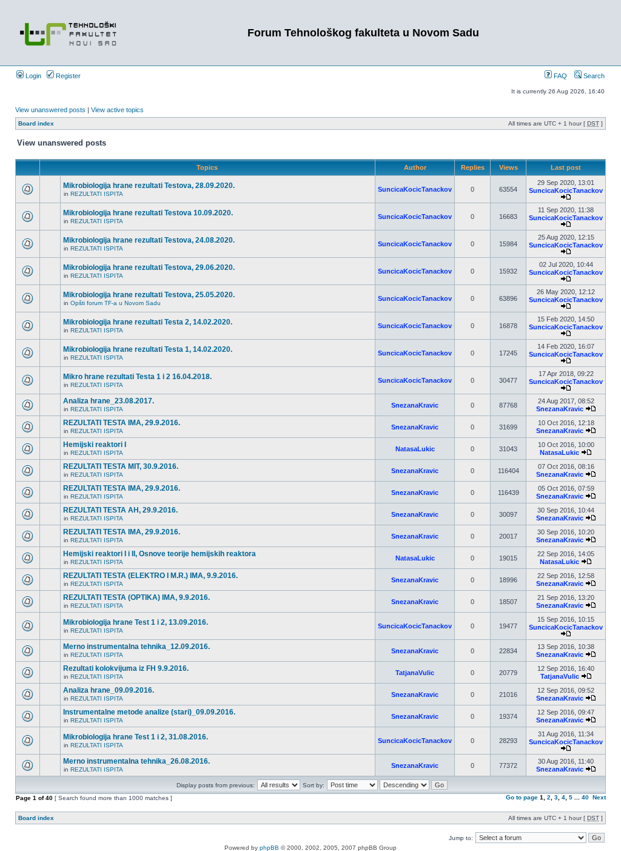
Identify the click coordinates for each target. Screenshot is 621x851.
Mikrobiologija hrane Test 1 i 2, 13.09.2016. (135, 622)
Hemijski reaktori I (94, 444)
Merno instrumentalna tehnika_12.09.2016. (136, 646)
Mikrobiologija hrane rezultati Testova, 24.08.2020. (149, 240)
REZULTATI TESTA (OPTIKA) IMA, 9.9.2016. (136, 597)
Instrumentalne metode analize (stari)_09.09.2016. (149, 712)
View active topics (117, 109)
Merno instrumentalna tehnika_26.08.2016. (136, 761)
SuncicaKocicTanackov (415, 189)
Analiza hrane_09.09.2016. (108, 690)
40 (585, 797)
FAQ (559, 75)
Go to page (522, 797)
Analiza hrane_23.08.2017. (108, 401)
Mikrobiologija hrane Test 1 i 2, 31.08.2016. (135, 737)
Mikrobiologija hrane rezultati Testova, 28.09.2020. (149, 185)
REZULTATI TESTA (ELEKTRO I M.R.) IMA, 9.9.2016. (150, 575)
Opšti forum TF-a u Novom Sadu (115, 303)
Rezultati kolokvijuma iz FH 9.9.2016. (126, 668)
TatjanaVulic (414, 672)
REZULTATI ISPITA (96, 193)
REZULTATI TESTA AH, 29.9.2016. (120, 510)
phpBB (269, 847)
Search (593, 75)
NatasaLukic (415, 448)
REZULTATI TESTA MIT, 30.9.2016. (120, 466)
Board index (36, 123)
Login (32, 75)
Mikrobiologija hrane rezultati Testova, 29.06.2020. (149, 267)
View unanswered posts (50, 109)
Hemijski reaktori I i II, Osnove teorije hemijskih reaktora (159, 554)
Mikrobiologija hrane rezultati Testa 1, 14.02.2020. (147, 349)
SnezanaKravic (414, 405)
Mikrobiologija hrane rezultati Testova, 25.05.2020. (149, 295)
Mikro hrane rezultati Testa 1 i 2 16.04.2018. (137, 376)
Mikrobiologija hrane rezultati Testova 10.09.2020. (148, 213)
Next (599, 797)
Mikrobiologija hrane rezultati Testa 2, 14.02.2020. (147, 322)
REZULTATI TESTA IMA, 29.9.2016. (121, 423)
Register (67, 75)
